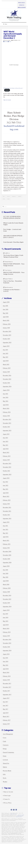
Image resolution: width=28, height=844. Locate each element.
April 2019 (6, 625)
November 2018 (7, 643)
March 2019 (6, 628)
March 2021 (6, 540)
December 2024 (7, 375)
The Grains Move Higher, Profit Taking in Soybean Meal (13, 256)
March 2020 (6, 584)
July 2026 (5, 306)
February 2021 (6, 544)
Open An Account (7, 100)
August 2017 (6, 698)
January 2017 (6, 724)
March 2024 (6, 408)
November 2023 (7, 423)
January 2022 (6, 504)
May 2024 (5, 401)
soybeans (14, 196)
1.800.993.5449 (13, 814)
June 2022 (5, 485)
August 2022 (6, 478)
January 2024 (6, 416)
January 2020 (6, 592)
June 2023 (5, 441)
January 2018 (6, 680)
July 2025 (5, 350)
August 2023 (6, 434)
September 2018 (7, 650)
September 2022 (7, 474)
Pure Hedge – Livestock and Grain (12, 230)
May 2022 (5, 489)
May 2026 (5, 313)
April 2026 (6, 317)
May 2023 (5, 445)
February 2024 (6, 412)
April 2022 (6, 493)
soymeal (19, 196)
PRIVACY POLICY (21, 2)
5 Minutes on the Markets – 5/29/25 (12, 290)
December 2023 (7, 419)
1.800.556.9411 (18, 816)
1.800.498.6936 (20, 815)
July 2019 (5, 614)
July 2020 (5, 570)
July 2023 (5, 438)
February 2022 (6, 500)
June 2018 (5, 661)
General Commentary (8, 752)
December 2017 (7, 683)
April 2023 (6, 449)
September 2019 (7, 606)
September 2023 (7, 430)
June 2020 (5, 573)
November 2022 (7, 467)
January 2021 (6, 548)
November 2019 (7, 599)
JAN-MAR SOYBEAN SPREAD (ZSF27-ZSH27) (12, 236)
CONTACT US (21, 4)
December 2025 (7, 331)
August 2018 (6, 654)
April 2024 (6, 405)
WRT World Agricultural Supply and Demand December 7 (13, 88)
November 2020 (7, 555)
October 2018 (6, 647)
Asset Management (8, 734)
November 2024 (7, 379)
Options (5, 767)
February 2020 (6, 588)
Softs (9, 41)
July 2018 (5, 658)
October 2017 (6, 691)
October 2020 (6, 559)
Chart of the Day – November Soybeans (12, 282)
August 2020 (6, 566)
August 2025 (6, 346)
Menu (6, 24)
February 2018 (6, 676)
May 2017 (5, 709)
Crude (4, 741)
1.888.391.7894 (20, 814)
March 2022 (6, 496)
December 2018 (7, 639)
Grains (5, 41)
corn (4, 196)
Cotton (8, 196)
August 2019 (6, 610)
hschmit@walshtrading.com (14, 127)
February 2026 (6, 324)
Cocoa (4, 737)
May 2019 (5, 621)
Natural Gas (6, 763)
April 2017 (6, 713)
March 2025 (6, 364)
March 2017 (6, 716)
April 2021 (6, 537)
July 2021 (5, 526)
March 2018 (6, 672)
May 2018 (5, 665)
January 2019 (6, 636)
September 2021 (7, 518)
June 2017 (5, 705)
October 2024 (6, 383)
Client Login (7, 795)
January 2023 (6, 460)
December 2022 (7, 463)
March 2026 (6, 320)
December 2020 (7, 551)
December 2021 (7, 507)
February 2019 (6, 632)
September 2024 (7, 386)
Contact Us (7, 799)
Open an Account (8, 792)
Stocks (4, 778)
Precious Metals (7, 770)
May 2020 (5, 577)
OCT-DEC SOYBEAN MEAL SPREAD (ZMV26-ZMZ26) (12, 217)
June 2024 (5, 397)
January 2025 (6, 372)
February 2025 (6, 368)
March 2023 (6, 452)
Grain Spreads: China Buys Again (13, 242)
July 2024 (5, 394)
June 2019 (5, 617)
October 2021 (6, 515)
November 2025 (7, 335)
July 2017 (5, 702)
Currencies (5, 745)
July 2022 (5, 482)
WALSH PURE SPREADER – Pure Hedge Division (13, 264)
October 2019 (6, 603)
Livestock (5, 759)
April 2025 (6, 361)
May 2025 (5, 357)
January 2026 (6, 328)
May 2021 (5, 533)
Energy (5, 748)
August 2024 (6, 390)
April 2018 (6, 669)
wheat (8, 199)
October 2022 (6, 471)
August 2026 (6, 302)
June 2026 (5, 309)
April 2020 (6, 581)
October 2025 (6, 339)
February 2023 (6, 456)
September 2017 (7, 694)
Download (7, 90)
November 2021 (7, 511)
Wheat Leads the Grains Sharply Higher (13, 223)
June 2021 (5, 529)
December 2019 (7, 595)
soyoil (4, 199)
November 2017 (7, 687)
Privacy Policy (7, 803)
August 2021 (6, 522)
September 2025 (7, 342)
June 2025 (5, 353)
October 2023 (6, 427)
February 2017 (6, 720)
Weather (5, 781)
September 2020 (7, 562)
